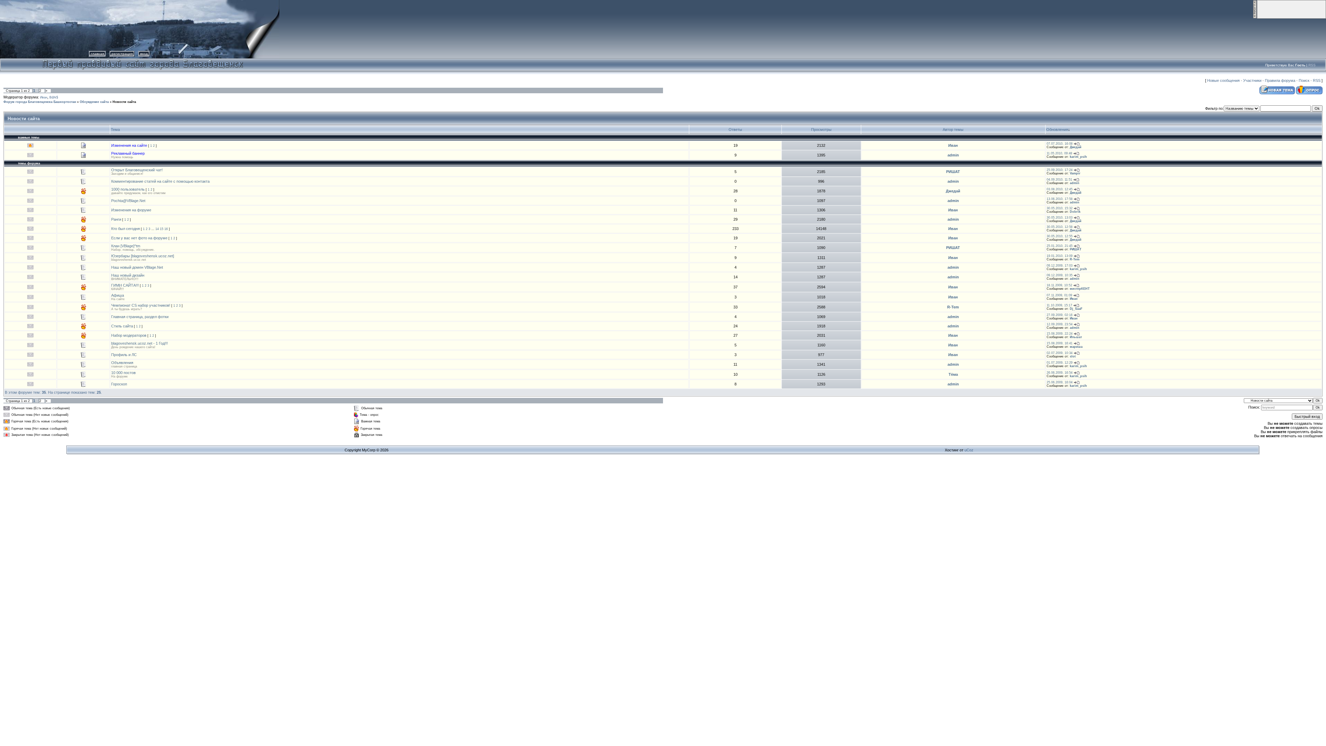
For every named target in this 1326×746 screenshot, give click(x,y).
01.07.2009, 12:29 (1060, 362)
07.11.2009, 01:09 (1059, 295)
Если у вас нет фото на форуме (139, 238)
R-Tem (1074, 259)
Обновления (1057, 129)
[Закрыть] (1255, 17)
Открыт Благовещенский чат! (137, 170)
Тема (115, 129)
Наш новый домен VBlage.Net (137, 267)
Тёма (953, 374)
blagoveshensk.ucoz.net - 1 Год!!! (139, 343)
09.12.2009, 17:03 (1060, 265)
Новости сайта (124, 102)
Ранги (116, 219)
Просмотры (821, 129)
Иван (43, 97)
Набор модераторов (128, 335)
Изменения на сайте (129, 145)
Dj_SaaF (1076, 308)
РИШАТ (953, 172)
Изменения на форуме (131, 210)
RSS (1312, 65)
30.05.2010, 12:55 (1060, 236)
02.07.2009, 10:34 (1060, 353)
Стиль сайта (122, 326)
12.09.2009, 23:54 (1060, 324)
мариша (1076, 346)
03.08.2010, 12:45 (1060, 189)
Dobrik (1075, 211)
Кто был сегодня (125, 229)
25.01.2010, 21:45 (1060, 246)
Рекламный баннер (128, 153)
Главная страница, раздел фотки (140, 317)
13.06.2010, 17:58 (1060, 199)
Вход (144, 54)
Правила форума (1280, 80)
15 (161, 229)
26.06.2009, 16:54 (1060, 372)
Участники (1252, 80)
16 (166, 229)
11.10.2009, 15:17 (1059, 305)
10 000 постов (123, 373)
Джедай (1076, 147)
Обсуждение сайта (94, 102)
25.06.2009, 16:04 (1060, 382)
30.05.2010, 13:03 (1060, 217)
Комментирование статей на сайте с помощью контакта (160, 181)
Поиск (1304, 80)
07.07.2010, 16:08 (1060, 143)
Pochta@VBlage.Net (128, 201)
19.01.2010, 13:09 (1060, 256)
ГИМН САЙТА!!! (125, 285)
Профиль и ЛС (124, 355)
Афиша (117, 295)
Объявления (122, 363)
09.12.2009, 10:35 (1060, 275)
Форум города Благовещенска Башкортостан (39, 102)
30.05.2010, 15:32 (1060, 208)
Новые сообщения (1223, 80)
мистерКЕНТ (1080, 288)
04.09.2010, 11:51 (1059, 179)
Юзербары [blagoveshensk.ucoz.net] (142, 256)
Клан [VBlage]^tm (125, 246)
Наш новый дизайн (127, 275)
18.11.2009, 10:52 (1059, 285)
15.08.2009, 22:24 (1060, 333)
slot (1073, 356)
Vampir (1075, 173)
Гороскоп (119, 384)
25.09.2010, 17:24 (1060, 170)
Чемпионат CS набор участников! (140, 305)
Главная (97, 54)
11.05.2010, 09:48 (1059, 153)
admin (953, 155)
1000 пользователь (128, 189)
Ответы (735, 129)
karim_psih (1078, 157)
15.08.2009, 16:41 (1060, 343)
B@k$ (53, 97)
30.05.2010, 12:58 (1060, 227)
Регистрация (122, 54)
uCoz (968, 450)
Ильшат (1076, 337)
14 (157, 229)
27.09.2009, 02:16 (1060, 315)
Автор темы (953, 129)
